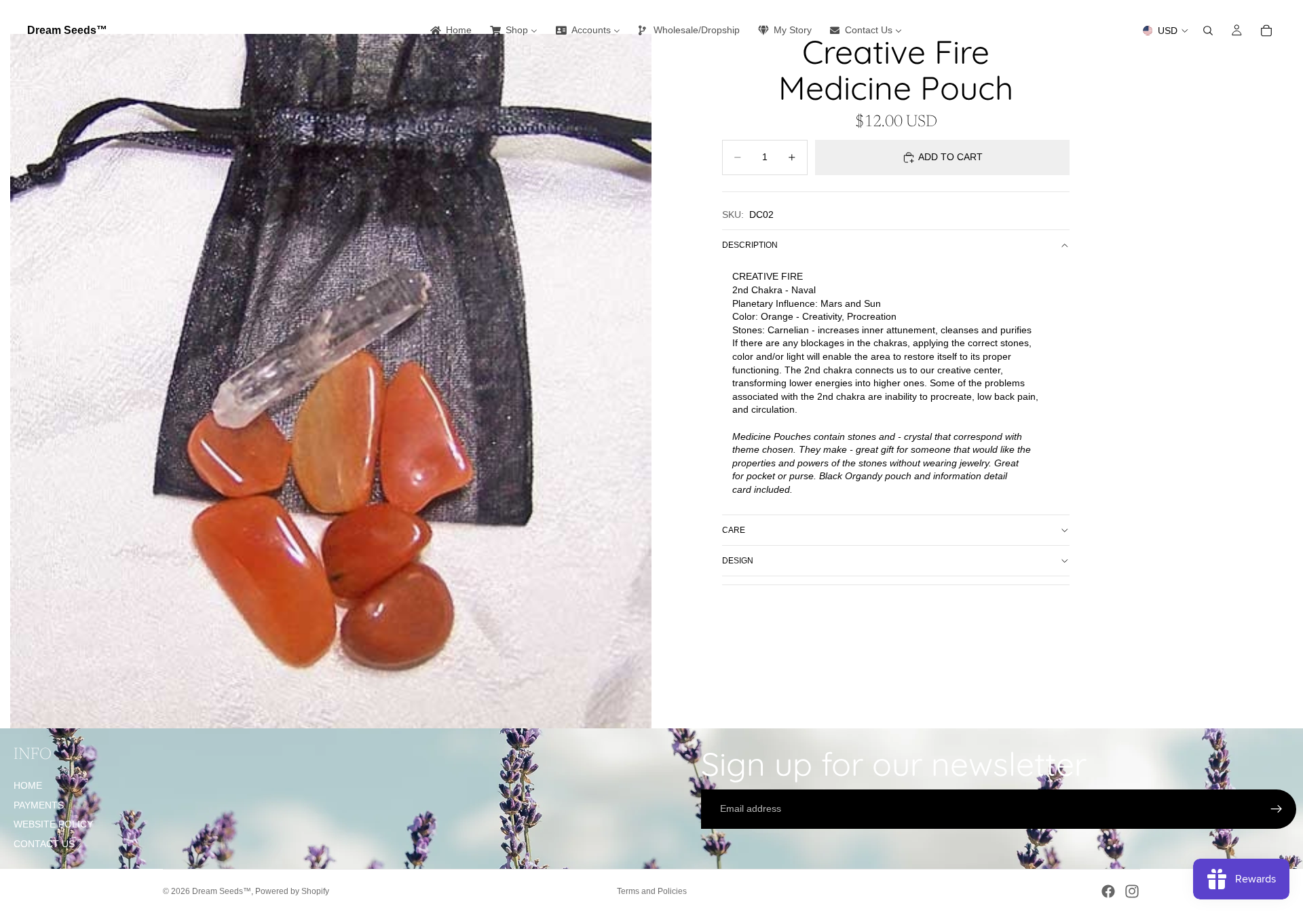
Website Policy (53, 824)
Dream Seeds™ (221, 891)
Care (733, 530)
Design (737, 560)
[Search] (1208, 30)
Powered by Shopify (292, 891)
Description (750, 245)
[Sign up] (1276, 809)
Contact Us (44, 843)
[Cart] (1266, 30)
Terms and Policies (652, 891)
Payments (39, 805)
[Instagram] (1132, 891)
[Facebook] (1108, 891)
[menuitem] (450, 30)
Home (28, 785)
